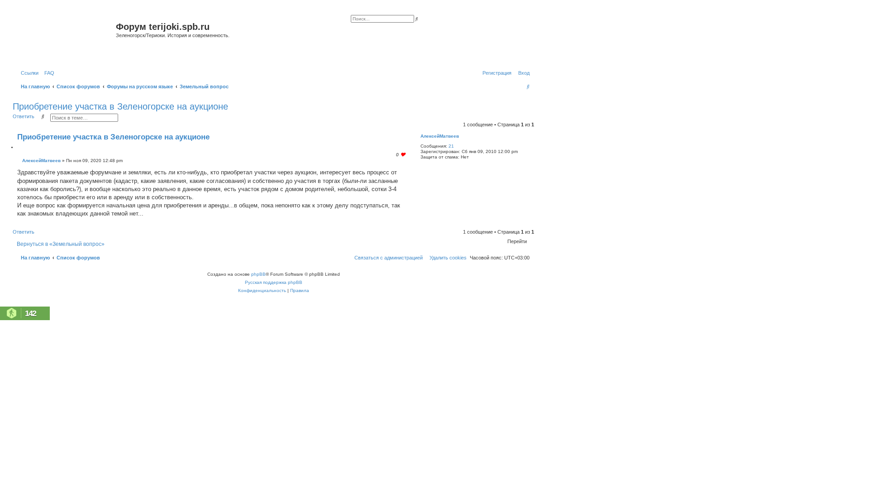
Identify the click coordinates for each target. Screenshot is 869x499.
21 (451, 146)
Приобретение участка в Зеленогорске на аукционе (120, 106)
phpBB (258, 274)
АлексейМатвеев (439, 136)
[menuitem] (47, 72)
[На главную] (65, 38)
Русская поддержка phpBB (273, 282)
